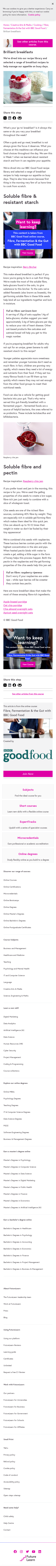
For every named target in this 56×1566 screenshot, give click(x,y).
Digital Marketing (11, 1016)
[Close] (53, 4)
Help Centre (9, 1523)
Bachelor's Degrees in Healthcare (17, 1228)
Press (6, 1310)
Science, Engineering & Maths (16, 996)
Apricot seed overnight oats (18, 612)
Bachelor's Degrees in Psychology (18, 1235)
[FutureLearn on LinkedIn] (40, 1551)
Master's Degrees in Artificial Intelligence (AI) (22, 1207)
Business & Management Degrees (18, 1139)
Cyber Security (10, 1050)
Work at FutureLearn (12, 1304)
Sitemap (7, 1488)
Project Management (12, 1057)
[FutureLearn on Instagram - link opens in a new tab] (21, 1551)
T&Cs (6, 1448)
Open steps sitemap (12, 1495)
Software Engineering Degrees (16, 1132)
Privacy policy (9, 1455)
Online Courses (10, 880)
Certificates (8, 1359)
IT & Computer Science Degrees (17, 1112)
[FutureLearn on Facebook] (15, 1551)
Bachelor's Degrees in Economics (17, 1249)
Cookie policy (9, 1468)
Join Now (27, 773)
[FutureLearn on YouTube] (33, 1551)
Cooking (38, 25)
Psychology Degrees (12, 1098)
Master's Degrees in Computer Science (20, 1167)
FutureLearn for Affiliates (14, 1427)
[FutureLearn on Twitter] (27, 1551)
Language (8, 982)
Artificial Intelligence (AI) (14, 1030)
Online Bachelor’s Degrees (15, 920)
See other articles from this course (28, 694)
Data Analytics (10, 1023)
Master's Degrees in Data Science (18, 1173)
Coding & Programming (13, 1064)
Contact (7, 1530)
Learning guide (10, 1352)
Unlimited (8, 1365)
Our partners (9, 1393)
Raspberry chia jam (33, 481)
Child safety (9, 1516)
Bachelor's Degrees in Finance (16, 1255)
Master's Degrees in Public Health (18, 1187)
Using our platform (12, 1338)
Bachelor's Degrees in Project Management (22, 1262)
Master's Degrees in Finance (15, 1194)
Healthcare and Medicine (14, 955)
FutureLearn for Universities (15, 1400)
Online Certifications (12, 887)
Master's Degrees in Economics (17, 1200)
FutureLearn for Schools (14, 1420)
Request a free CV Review (14, 1372)
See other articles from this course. (32, 43)
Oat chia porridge (12, 605)
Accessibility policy (12, 1482)
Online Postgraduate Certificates (17, 927)
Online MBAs (9, 1092)
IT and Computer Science (14, 975)
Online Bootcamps (11, 900)
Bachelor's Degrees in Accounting (18, 1242)
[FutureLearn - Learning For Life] (28, 1557)
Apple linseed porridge (15, 601)
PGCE (6, 1125)
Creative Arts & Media (21, 25)
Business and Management (15, 948)
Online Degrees (10, 907)
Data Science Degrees (13, 1119)
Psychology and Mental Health (16, 968)
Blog (5, 1317)
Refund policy (9, 1461)
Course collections (11, 1071)
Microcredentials (11, 893)
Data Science (9, 1037)
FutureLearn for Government (16, 1413)
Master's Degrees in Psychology (17, 1160)
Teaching (7, 962)
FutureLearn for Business (14, 1407)
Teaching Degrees (11, 1105)
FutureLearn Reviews (12, 1345)
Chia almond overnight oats (17, 609)
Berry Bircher (30, 267)
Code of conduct (11, 1475)
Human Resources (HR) (13, 1044)
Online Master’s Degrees (14, 914)
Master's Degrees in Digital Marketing (19, 1180)
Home (6, 25)
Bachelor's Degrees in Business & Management (23, 1269)
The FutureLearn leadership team (17, 1297)
